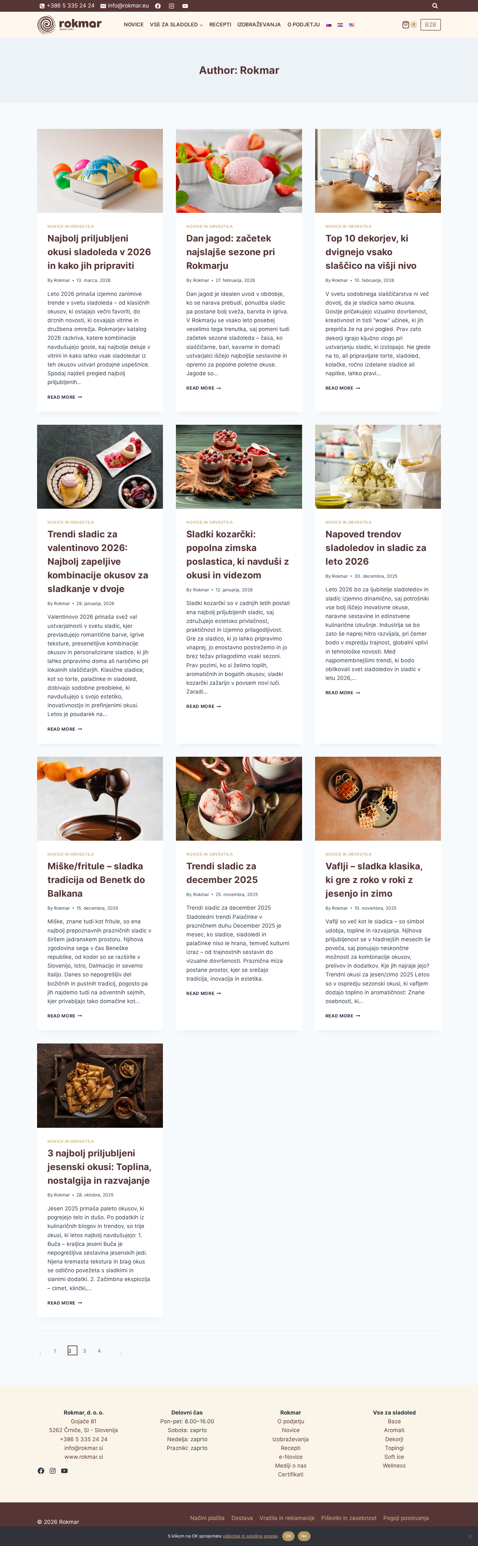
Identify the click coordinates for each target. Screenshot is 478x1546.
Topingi (394, 1448)
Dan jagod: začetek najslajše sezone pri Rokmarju (230, 252)
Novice (134, 24)
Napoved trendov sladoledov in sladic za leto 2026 (375, 548)
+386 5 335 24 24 (84, 1439)
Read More (64, 397)
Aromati (394, 1430)
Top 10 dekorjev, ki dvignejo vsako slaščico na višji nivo (371, 252)
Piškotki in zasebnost (349, 1518)
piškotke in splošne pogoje (250, 1536)
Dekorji (394, 1439)
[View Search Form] (435, 6)
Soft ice (394, 1457)
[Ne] (470, 1536)
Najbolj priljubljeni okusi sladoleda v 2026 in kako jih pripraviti (99, 252)
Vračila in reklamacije (287, 1518)
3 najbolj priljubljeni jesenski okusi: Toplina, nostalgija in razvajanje (99, 1167)
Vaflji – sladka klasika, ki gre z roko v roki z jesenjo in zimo (373, 880)
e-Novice (291, 1457)
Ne (304, 1536)
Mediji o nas (291, 1465)
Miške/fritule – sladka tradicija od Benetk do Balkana (96, 880)
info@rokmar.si (83, 1448)
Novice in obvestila (70, 226)
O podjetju (303, 24)
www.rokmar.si (83, 1457)
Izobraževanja (259, 24)
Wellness (394, 1465)
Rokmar (62, 280)
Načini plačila (207, 1518)
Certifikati (290, 1474)
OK (288, 1536)
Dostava (242, 1518)
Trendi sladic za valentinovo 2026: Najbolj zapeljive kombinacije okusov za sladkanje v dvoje (97, 561)
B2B (430, 24)
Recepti (220, 24)
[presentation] (100, 171)
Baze (394, 1421)
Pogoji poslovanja (406, 1518)
